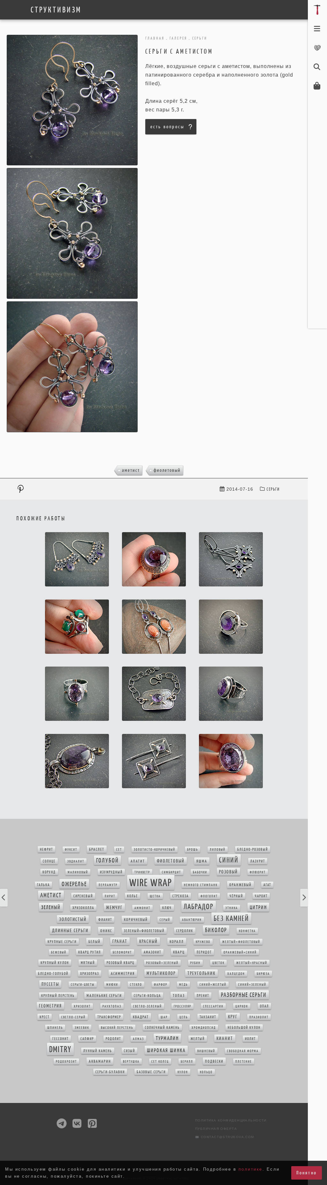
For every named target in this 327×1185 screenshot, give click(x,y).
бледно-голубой (53, 973)
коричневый (136, 919)
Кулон (183, 1072)
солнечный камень (162, 1027)
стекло (136, 985)
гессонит (60, 1039)
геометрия (50, 1006)
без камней (231, 918)
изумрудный (111, 872)
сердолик (184, 931)
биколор (216, 930)
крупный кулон (55, 963)
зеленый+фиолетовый (144, 931)
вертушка (131, 1062)
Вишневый (206, 1051)
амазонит (152, 952)
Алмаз (138, 1039)
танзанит (208, 1017)
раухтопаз (112, 1006)
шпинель (55, 1028)
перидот (204, 952)
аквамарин (100, 1061)
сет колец (160, 1062)
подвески (214, 1061)
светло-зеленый (147, 1006)
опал (264, 1006)
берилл (187, 1062)
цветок (218, 963)
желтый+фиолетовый (241, 942)
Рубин (195, 963)
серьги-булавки (110, 1072)
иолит (250, 1039)
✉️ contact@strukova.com (224, 1137)
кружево (203, 942)
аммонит (142, 908)
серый (165, 920)
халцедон (236, 974)
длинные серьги (70, 930)
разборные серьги (244, 995)
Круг (233, 1017)
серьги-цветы (83, 985)
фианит (105, 919)
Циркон (241, 1006)
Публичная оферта (216, 1128)
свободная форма (243, 1051)
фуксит (71, 850)
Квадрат (141, 1017)
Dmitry (60, 1049)
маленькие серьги (104, 995)
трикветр (142, 872)
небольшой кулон (244, 1027)
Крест (44, 1017)
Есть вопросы (167, 127)
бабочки (200, 872)
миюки (112, 985)
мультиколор (161, 973)
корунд (49, 872)
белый (94, 941)
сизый (129, 1051)
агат (267, 885)
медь (183, 985)
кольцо (206, 1072)
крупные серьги (62, 942)
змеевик (82, 1028)
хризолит (82, 1006)
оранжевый (240, 884)
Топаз (179, 995)
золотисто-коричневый (154, 850)
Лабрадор (199, 906)
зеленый (51, 907)
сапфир (87, 1039)
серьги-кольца (147, 995)
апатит (138, 861)
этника (231, 908)
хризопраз (89, 973)
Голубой (107, 860)
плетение (243, 1062)
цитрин (258, 907)
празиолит (259, 1017)
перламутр (108, 885)
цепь (183, 1017)
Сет (119, 850)
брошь (192, 850)
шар (164, 1017)
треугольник (201, 973)
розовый (228, 872)
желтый (198, 1039)
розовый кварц (120, 963)
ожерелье (74, 884)
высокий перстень (117, 1028)
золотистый (73, 919)
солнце (49, 861)
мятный (88, 963)
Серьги (273, 489)
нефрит (46, 849)
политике (250, 1169)
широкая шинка (166, 1050)
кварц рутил (89, 952)
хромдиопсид (204, 1028)
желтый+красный (251, 963)
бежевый (58, 952)
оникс (106, 930)
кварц (179, 952)
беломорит (122, 952)
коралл (177, 941)
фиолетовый (167, 470)
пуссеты (50, 984)
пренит (203, 995)
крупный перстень (58, 995)
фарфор (160, 985)
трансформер (109, 1017)
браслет (96, 849)
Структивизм (56, 10)
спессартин (213, 1006)
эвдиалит (75, 861)
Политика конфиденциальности (231, 1120)
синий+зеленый (252, 985)
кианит (225, 1038)
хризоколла (83, 908)
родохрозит (66, 1062)
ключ (167, 908)
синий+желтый (213, 985)
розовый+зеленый (162, 963)
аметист (131, 470)
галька (43, 885)
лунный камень (97, 1051)
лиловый (217, 850)
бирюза (263, 974)
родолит (113, 1039)
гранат (119, 941)
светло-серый (73, 1017)
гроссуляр (182, 1006)
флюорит (258, 872)
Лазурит (257, 861)
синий (229, 860)
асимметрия (123, 973)
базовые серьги (151, 1072)
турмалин (167, 1038)
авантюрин (192, 920)
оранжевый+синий (240, 952)
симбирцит (171, 872)
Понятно (306, 1173)
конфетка (247, 931)
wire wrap (150, 882)
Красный (148, 941)
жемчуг (114, 907)
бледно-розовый (252, 849)
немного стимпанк (200, 885)
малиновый (78, 872)
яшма (201, 861)
